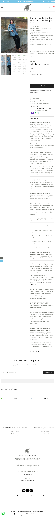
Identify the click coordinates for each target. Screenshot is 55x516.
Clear (31, 68)
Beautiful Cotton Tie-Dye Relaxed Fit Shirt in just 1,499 (15, 428)
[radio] (31, 64)
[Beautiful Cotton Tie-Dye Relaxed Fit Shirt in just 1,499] (15, 412)
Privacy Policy (17, 495)
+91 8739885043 (27, 474)
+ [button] (50, 79)
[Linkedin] (31, 490)
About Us (9, 495)
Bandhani (38, 108)
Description (34, 118)
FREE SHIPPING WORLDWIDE (21, 1)
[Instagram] (23, 490)
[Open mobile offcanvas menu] (2, 7)
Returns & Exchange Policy (41, 495)
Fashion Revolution (46, 282)
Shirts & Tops (44, 108)
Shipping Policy (27, 495)
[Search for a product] (46, 7)
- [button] (34, 79)
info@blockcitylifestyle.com (27, 480)
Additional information (37, 352)
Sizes (31, 61)
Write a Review (48, 372)
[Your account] (50, 7)
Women (49, 108)
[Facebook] (27, 490)
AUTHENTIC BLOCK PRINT (43, 1)
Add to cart (42, 85)
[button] (25, 19)
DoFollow (33, 284)
